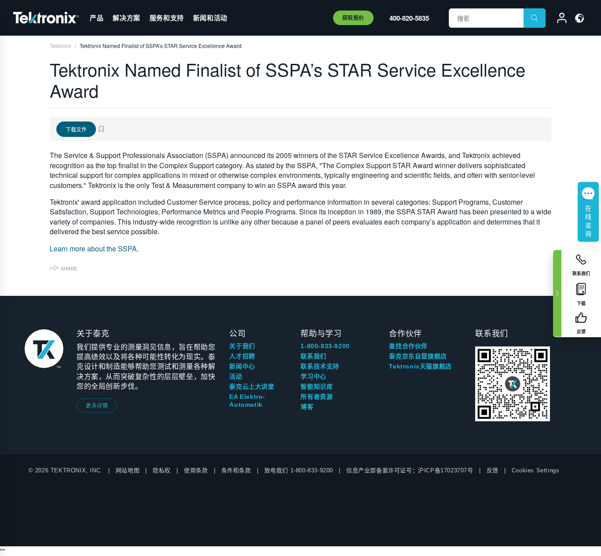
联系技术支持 (319, 366)
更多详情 (97, 405)
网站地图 (127, 470)
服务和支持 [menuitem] (167, 17)
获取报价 (353, 18)
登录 (558, 19)
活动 (235, 376)
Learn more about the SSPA (93, 248)
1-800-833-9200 (324, 346)
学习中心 (313, 376)
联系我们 (313, 356)
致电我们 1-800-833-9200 (298, 470)
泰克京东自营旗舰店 (418, 356)
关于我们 (242, 346)
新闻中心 (242, 366)
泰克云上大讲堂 (251, 386)
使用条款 (196, 470)
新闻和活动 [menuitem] (210, 17)
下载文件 (76, 129)
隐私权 (162, 470)
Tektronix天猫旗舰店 (420, 366)
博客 (306, 406)
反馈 (492, 470)
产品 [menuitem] (96, 17)
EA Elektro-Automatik (247, 400)
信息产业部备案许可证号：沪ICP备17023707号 (409, 470)
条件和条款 (236, 470)
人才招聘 (242, 356)
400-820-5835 (409, 18)
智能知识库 (316, 386)
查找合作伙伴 (408, 346)
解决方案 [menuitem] (126, 17)
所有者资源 (316, 396)
